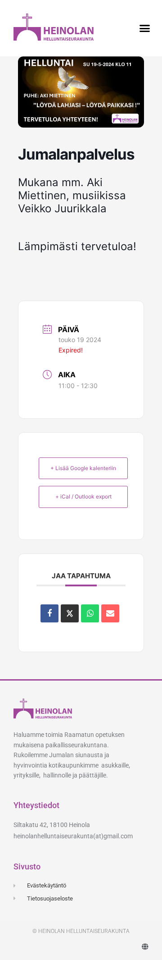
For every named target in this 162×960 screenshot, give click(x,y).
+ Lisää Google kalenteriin (83, 468)
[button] (144, 28)
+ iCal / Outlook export (83, 496)
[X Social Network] (70, 613)
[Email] (110, 613)
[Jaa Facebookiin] (49, 613)
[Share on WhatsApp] (90, 613)
